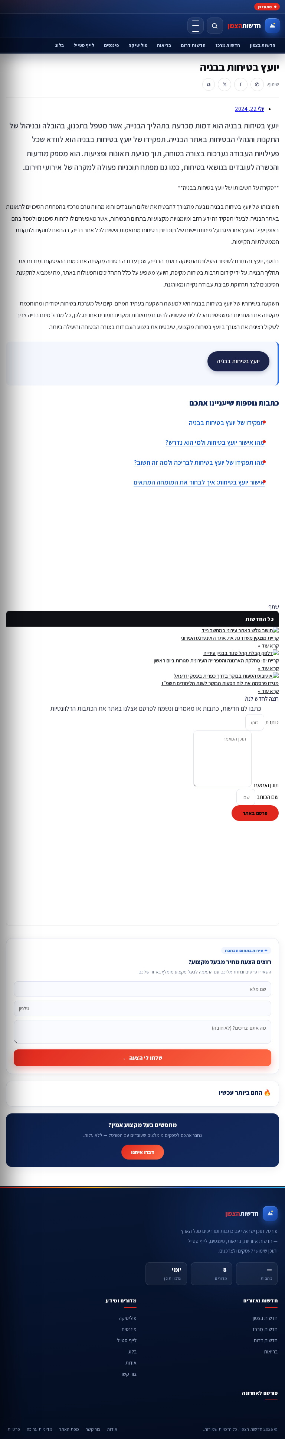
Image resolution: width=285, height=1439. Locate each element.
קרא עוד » (268, 645)
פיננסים (111, 45)
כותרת (271, 722)
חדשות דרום (193, 45)
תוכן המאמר (265, 785)
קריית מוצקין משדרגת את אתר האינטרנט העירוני (230, 637)
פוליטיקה (137, 45)
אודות (131, 1362)
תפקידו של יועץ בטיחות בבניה (227, 422)
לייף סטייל (83, 45)
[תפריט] (195, 25)
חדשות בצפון (262, 45)
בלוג (59, 45)
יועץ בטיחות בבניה (238, 361)
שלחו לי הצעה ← (142, 1057)
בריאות (164, 45)
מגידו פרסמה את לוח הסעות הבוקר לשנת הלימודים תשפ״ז (220, 683)
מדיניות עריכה (39, 1429)
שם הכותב (267, 797)
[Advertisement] (142, 551)
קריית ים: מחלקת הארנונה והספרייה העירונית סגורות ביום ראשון (216, 660)
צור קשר (128, 1374)
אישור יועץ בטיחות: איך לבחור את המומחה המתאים (199, 482)
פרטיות (13, 1429)
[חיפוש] (215, 25)
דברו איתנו (142, 1152)
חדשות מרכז (227, 45)
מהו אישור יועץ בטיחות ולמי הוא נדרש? (215, 442)
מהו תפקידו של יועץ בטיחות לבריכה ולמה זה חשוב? (199, 462)
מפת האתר (69, 1429)
